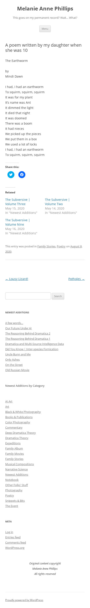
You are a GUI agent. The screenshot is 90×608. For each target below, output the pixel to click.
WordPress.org (14, 548)
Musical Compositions (19, 464)
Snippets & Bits (15, 501)
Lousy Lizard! (16, 279)
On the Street (14, 365)
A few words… (14, 323)
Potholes (76, 279)
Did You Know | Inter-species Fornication (31, 349)
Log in (9, 532)
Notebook (12, 480)
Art (7, 407)
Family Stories (46, 246)
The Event (11, 506)
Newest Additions (16, 474)
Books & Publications (19, 417)
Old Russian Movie (17, 370)
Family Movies (14, 454)
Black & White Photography (23, 412)
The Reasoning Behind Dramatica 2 (27, 333)
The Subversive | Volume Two (57, 202)
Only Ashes (12, 359)
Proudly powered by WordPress (24, 600)
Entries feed (13, 537)
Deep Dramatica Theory (20, 433)
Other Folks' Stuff (16, 485)
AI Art (8, 401)
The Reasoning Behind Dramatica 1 (27, 339)
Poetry (61, 246)
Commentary (13, 427)
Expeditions (13, 443)
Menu (45, 28)
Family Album (14, 448)
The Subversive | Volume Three (17, 202)
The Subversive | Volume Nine (17, 222)
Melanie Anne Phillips (45, 8)
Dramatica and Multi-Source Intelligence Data (34, 344)
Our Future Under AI (18, 328)
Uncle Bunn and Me (18, 354)
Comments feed (15, 542)
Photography (13, 490)
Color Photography (17, 422)
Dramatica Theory (16, 438)
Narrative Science (16, 469)
